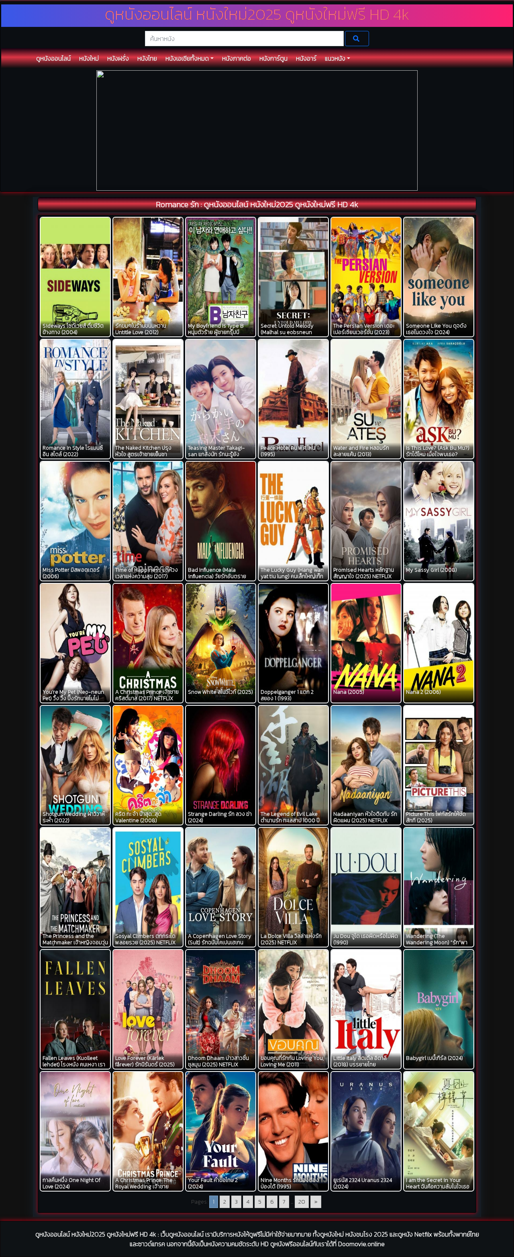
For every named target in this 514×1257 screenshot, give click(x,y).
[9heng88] (257, 130)
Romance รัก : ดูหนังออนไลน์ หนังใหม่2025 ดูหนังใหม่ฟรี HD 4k (257, 204)
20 (301, 1202)
